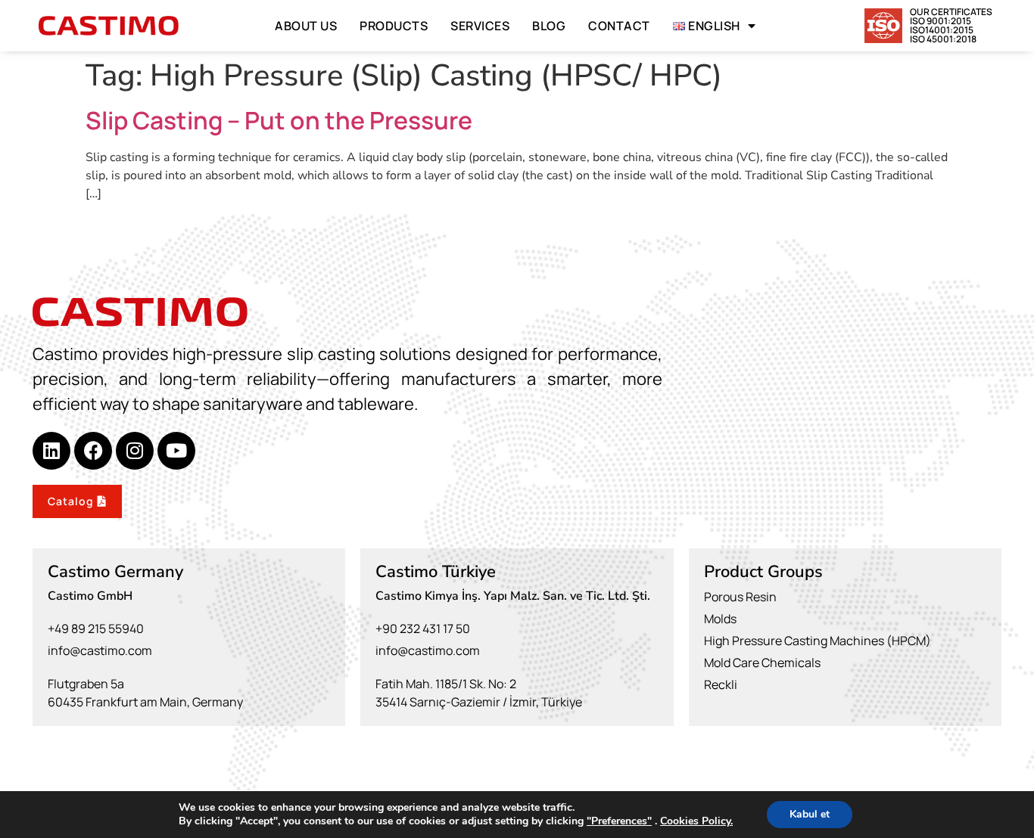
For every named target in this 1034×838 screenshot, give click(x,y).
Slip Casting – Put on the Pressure (279, 120)
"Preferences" (619, 821)
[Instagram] (135, 451)
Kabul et (810, 814)
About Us (306, 25)
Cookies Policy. (696, 821)
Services (479, 25)
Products (394, 25)
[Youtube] (176, 451)
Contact (619, 25)
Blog (548, 25)
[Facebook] (93, 451)
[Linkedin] (51, 451)
